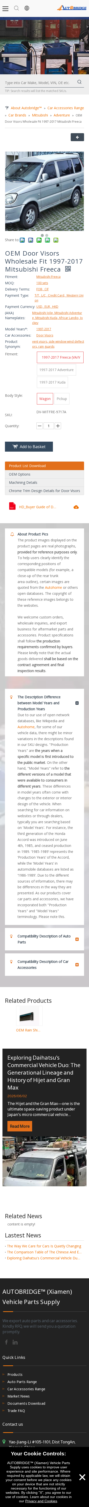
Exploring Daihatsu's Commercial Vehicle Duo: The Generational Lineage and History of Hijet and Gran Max (43, 1072)
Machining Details (23, 482)
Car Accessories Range (26, 1389)
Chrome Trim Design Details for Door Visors (44, 490)
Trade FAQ (16, 1410)
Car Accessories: (18, 335)
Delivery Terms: (17, 289)
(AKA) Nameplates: (15, 315)
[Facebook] (6, 1341)
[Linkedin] (15, 1341)
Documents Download (26, 1403)
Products (15, 1374)
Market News (18, 1396)
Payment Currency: (20, 306)
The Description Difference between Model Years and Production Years (39, 703)
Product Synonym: (13, 344)
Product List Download (27, 465)
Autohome (53, 587)
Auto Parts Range (22, 1381)
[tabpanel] (44, 1117)
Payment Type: (17, 295)
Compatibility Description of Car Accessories (43, 964)
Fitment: (11, 276)
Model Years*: (16, 329)
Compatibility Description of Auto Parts (44, 939)
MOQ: (9, 283)
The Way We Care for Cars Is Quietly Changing (44, 1246)
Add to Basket (32, 446)
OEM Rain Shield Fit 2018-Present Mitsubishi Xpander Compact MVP (29, 1030)
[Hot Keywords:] (79, 82)
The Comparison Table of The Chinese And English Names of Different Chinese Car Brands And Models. (44, 1252)
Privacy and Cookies (41, 1501)
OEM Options (19, 474)
